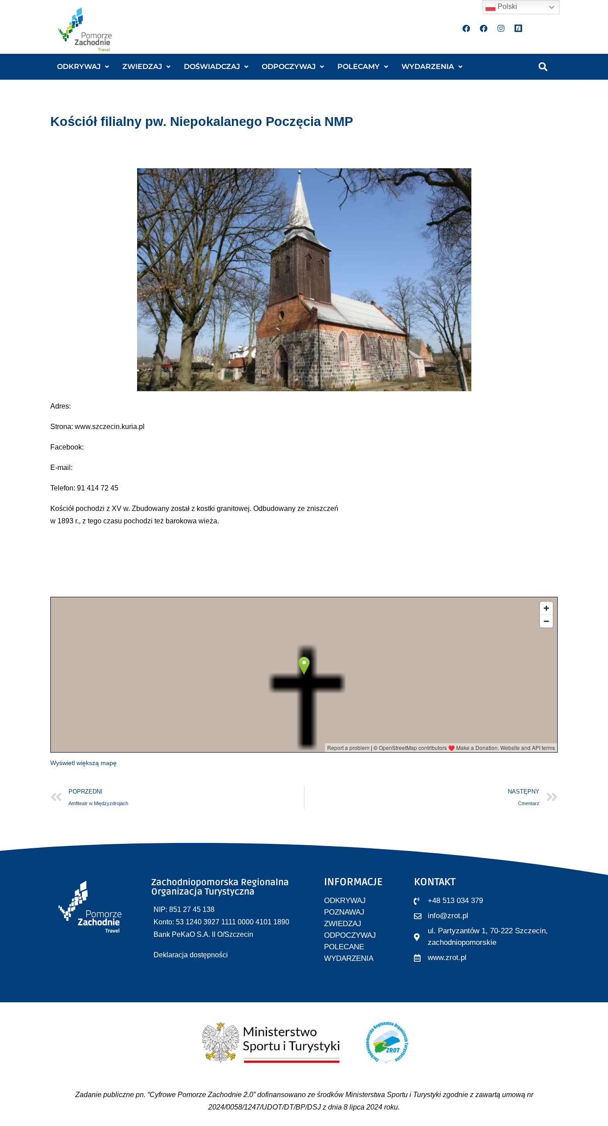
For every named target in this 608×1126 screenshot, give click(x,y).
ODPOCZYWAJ (289, 66)
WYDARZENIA (427, 66)
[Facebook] (466, 28)
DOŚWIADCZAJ (212, 66)
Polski (506, 6)
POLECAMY (358, 66)
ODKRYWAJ (79, 66)
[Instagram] (501, 28)
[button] (83, 67)
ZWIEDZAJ (142, 66)
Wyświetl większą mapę (83, 762)
